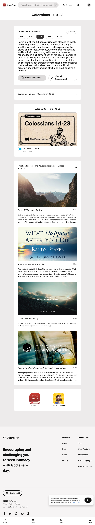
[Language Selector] (78, 4)
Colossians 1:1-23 (33, 148)
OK (88, 500)
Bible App (34, 405)
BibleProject (27, 151)
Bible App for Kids (59, 405)
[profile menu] (87, 4)
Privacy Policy (8, 504)
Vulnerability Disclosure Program (15, 507)
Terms (17, 504)
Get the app (67, 5)
